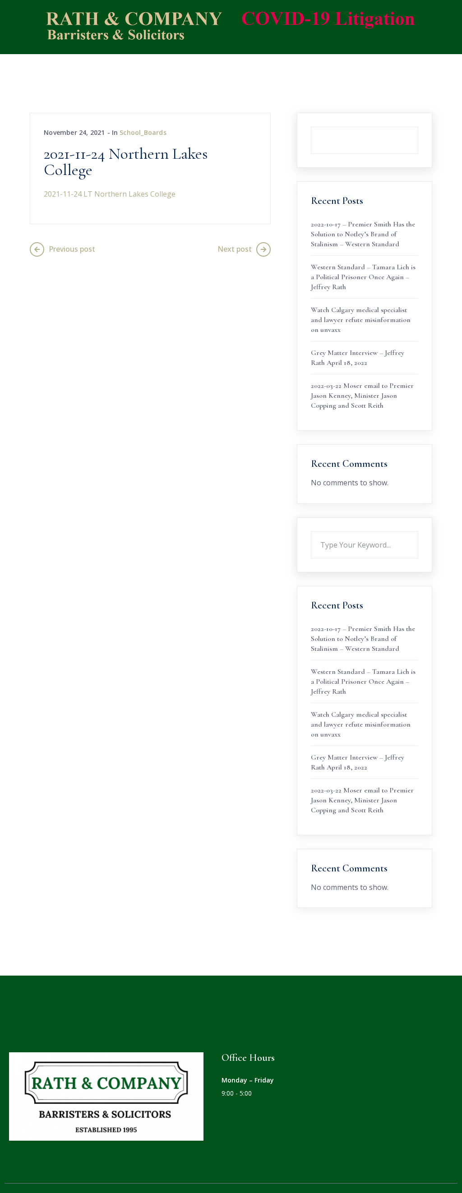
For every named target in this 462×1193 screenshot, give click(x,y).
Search (418, 126)
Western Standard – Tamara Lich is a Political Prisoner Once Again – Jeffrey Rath (363, 277)
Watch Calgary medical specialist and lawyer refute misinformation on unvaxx (361, 319)
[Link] (17, 1170)
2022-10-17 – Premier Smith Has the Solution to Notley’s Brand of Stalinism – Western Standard (363, 234)
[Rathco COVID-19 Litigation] (224, 26)
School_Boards (143, 132)
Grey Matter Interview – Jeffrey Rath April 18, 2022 (357, 357)
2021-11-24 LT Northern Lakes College (110, 194)
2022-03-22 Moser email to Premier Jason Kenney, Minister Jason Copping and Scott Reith (362, 395)
